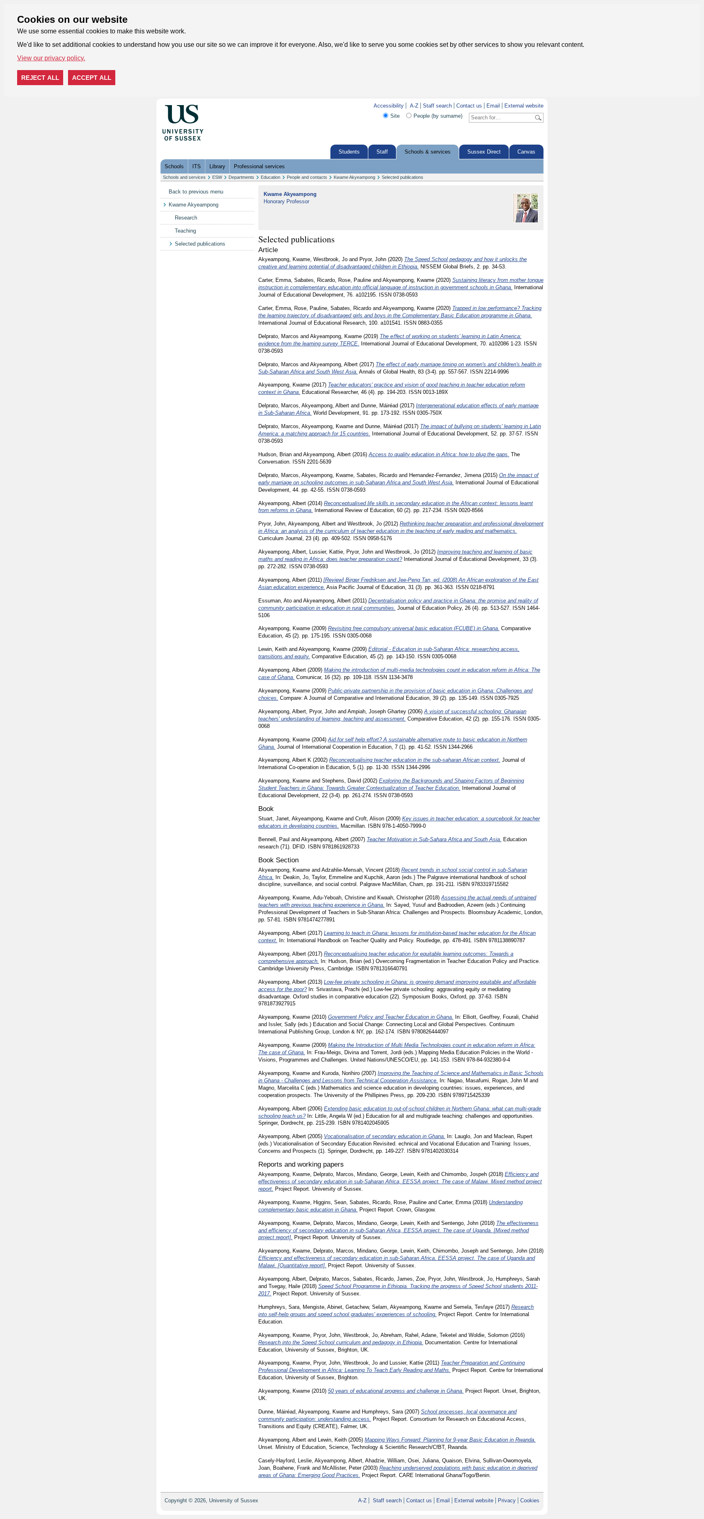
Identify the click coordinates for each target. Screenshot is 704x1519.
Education (270, 177)
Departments (241, 177)
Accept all (91, 77)
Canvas (526, 152)
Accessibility (389, 106)
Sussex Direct (484, 152)
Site (395, 116)
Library (217, 166)
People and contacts (307, 177)
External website (523, 106)
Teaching (185, 231)
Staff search (437, 106)
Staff (382, 152)
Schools (174, 166)
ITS (196, 166)
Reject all (40, 77)
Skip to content (221, 106)
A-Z (414, 106)
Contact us (469, 106)
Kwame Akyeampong (354, 177)
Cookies (529, 1500)
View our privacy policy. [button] (51, 58)
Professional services (259, 166)
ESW (217, 177)
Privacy (507, 1500)
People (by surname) (438, 116)
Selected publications (402, 177)
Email (493, 106)
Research (186, 218)
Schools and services (184, 177)
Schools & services (428, 152)
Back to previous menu (196, 192)
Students (349, 152)
